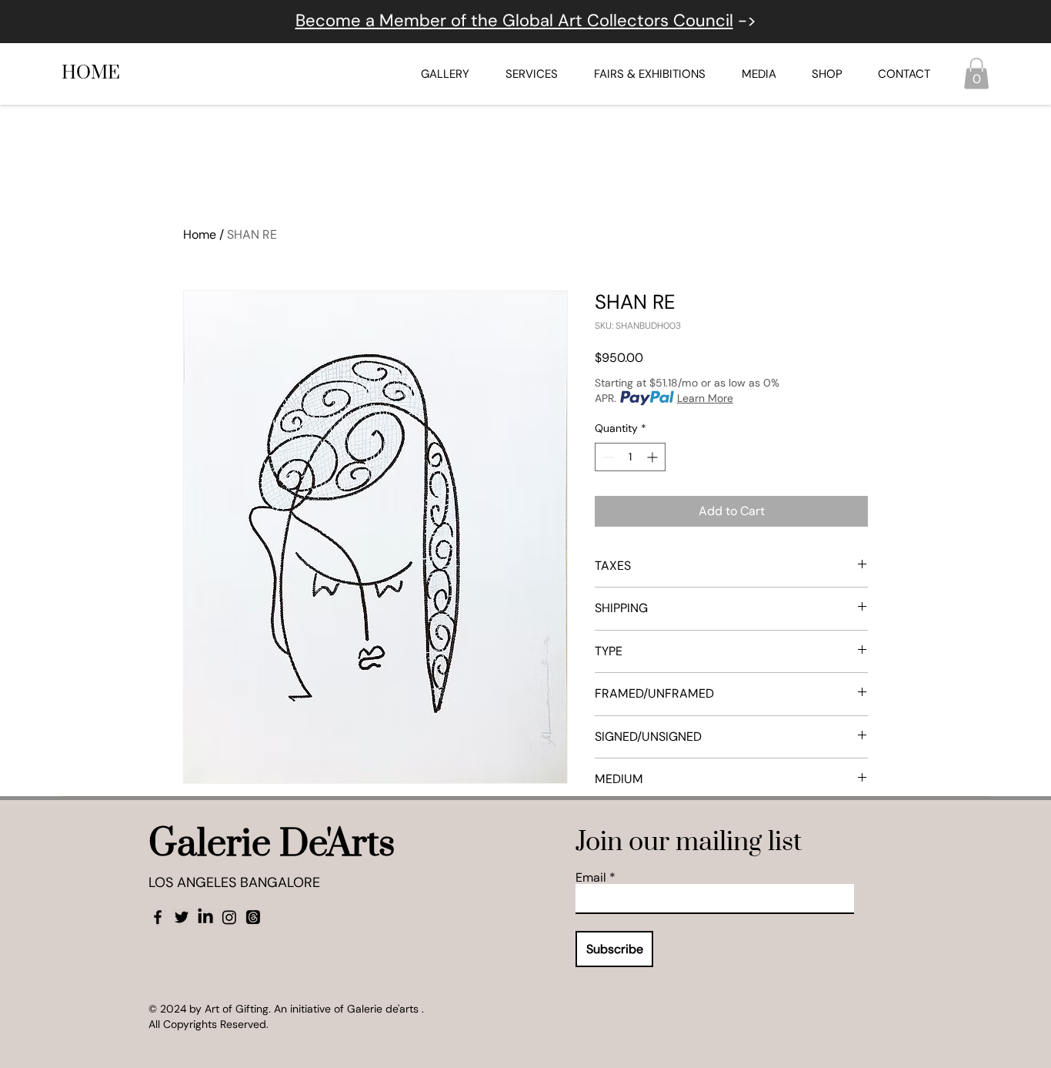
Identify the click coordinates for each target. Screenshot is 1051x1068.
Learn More (705, 398)
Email (591, 878)
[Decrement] (606, 457)
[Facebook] (157, 917)
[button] (976, 73)
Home (199, 234)
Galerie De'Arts (271, 844)
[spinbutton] (630, 457)
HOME (91, 73)
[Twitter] (181, 917)
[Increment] (653, 457)
